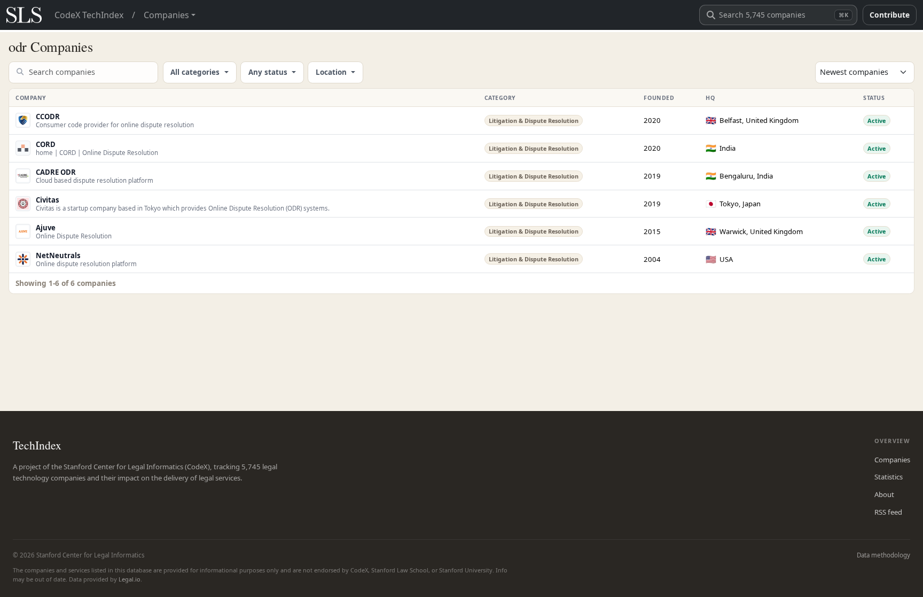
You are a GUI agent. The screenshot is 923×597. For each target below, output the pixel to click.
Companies (892, 459)
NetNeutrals (58, 255)
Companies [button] (166, 15)
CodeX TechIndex (88, 15)
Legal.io (129, 579)
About (884, 494)
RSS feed (888, 512)
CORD (46, 144)
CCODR (48, 116)
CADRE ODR (56, 172)
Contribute (890, 15)
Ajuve (46, 227)
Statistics (888, 477)
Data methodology (883, 555)
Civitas (47, 200)
